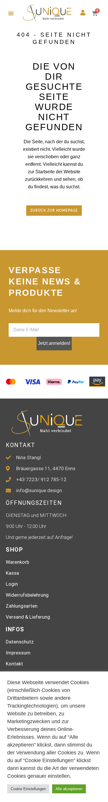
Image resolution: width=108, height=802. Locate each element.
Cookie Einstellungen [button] (28, 789)
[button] (11, 13)
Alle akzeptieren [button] (69, 789)
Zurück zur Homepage (54, 210)
